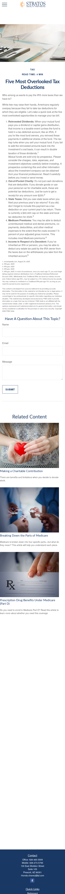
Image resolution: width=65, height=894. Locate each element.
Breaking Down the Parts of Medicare (24, 535)
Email (5, 343)
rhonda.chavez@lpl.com (32, 875)
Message (7, 361)
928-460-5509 (36, 859)
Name (5, 324)
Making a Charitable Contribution (21, 471)
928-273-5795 (36, 862)
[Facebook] (32, 880)
